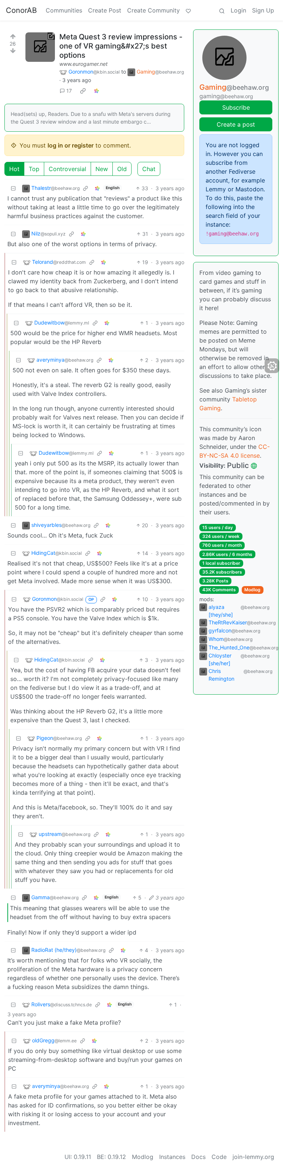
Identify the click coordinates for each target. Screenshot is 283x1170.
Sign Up (263, 10)
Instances (172, 1156)
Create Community (153, 10)
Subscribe (236, 107)
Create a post (236, 124)
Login (238, 10)
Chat (149, 169)
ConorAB (21, 10)
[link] (83, 91)
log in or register (71, 145)
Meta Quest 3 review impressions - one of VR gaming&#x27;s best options (120, 46)
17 (69, 91)
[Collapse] (13, 188)
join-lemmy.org (253, 1156)
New (101, 169)
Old (122, 169)
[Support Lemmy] (188, 10)
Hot (14, 169)
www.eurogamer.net (83, 64)
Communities (64, 10)
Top (34, 169)
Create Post (104, 10)
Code (219, 1156)
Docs (198, 1156)
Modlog (252, 589)
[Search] (222, 10)
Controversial (67, 169)
